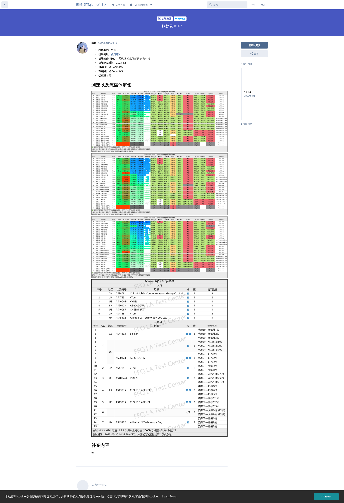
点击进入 (116, 54)
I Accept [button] (326, 496)
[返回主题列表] (4, 4)
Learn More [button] (169, 496)
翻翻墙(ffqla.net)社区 (91, 4)
